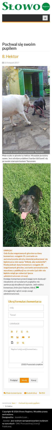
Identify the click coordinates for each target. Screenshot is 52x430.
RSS (43, 393)
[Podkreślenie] (22, 331)
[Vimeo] (29, 337)
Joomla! (6, 420)
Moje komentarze (14, 393)
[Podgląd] (23, 342)
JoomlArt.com (21, 417)
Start (13, 403)
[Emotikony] (18, 342)
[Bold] (11, 331)
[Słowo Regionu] (26, 6)
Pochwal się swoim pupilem (29, 403)
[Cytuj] (12, 337)
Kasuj (33, 380)
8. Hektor (10, 56)
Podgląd (13, 380)
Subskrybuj (31, 393)
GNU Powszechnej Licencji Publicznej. (21, 425)
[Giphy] (12, 342)
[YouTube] (23, 337)
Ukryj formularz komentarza (24, 301)
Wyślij (24, 380)
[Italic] (16, 331)
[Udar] (27, 331)
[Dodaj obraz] (17, 337)
